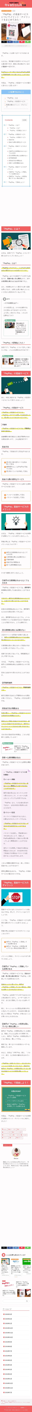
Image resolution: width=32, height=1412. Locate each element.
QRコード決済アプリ (6, 10)
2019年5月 (8, 1360)
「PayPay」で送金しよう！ (16, 182)
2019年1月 (8, 1379)
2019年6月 (8, 1356)
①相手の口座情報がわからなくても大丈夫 (18, 152)
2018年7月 (8, 1392)
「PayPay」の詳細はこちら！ (18, 130)
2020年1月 (8, 1323)
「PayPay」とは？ (13, 125)
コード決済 (16, 1134)
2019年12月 (9, 1328)
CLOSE (24, 120)
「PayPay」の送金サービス (16, 134)
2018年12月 (9, 1383)
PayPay (4, 1129)
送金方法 (11, 139)
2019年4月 (8, 1365)
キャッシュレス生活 (7, 1134)
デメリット (5, 1137)
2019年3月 (8, 1369)
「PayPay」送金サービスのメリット (17, 147)
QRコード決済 (12, 1129)
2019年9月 (8, 1342)
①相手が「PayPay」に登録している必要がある (18, 173)
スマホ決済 (24, 1134)
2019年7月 (8, 1351)
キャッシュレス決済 (17, 1132)
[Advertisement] (16, 206)
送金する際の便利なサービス (17, 142)
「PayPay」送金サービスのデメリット (17, 168)
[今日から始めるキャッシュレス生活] (16, 6)
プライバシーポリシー (12, 1407)
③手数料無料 (13, 158)
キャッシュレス (21, 1129)
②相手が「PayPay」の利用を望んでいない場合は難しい (18, 177)
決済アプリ (19, 1137)
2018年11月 (9, 1388)
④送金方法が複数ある (15, 160)
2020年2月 (8, 1319)
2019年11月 (9, 1332)
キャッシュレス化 (6, 1132)
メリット (12, 1137)
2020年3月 (8, 1314)
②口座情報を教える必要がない (18, 155)
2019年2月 (8, 1374)
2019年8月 (8, 1346)
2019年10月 (9, 1337)
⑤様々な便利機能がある (16, 163)
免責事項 (22, 1407)
